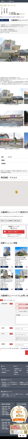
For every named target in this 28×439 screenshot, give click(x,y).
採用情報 (6, 10)
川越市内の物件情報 (5, 404)
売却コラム (16, 374)
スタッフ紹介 (1, 11)
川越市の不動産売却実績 (6, 414)
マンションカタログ (6, 370)
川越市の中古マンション (6, 409)
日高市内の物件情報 (5, 420)
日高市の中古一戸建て (6, 424)
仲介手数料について (6, 385)
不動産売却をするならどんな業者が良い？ (10, 384)
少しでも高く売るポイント (13, 382)
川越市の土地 (4, 411)
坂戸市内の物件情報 (21, 404)
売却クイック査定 (17, 370)
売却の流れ (4, 382)
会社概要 (4, 10)
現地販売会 (4, 372)
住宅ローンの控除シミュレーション (9, 395)
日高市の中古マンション (6, 425)
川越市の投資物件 (5, 412)
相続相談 (21, 382)
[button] (16, 192)
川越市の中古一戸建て (6, 408)
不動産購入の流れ (5, 394)
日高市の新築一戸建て (6, 422)
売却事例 (16, 372)
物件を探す (4, 368)
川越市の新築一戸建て (6, 406)
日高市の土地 (4, 427)
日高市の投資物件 (5, 428)
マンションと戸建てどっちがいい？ (17, 394)
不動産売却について (18, 368)
